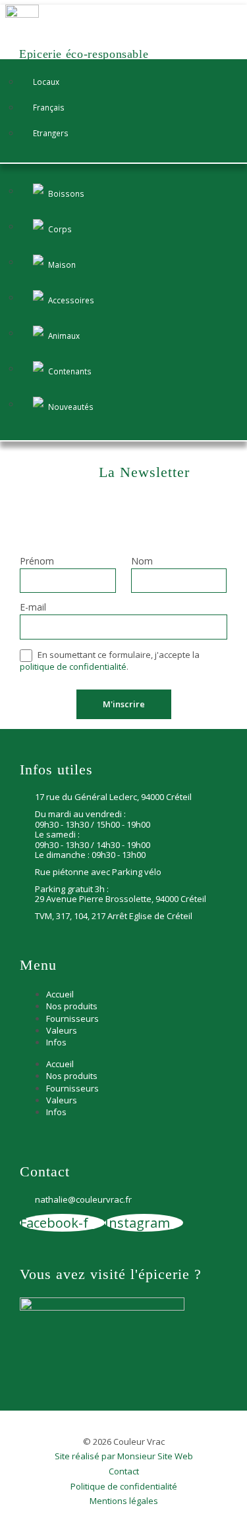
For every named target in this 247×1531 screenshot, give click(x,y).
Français (49, 107)
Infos (56, 1042)
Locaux (46, 81)
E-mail (33, 608)
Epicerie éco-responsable (83, 54)
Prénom (37, 562)
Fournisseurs (72, 1018)
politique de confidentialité (73, 666)
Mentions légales (124, 1501)
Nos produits (71, 1006)
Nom (142, 562)
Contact (124, 1472)
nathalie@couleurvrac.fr (83, 1200)
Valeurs (61, 1030)
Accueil (60, 994)
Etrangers (51, 133)
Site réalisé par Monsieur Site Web (124, 1456)
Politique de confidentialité (123, 1487)
